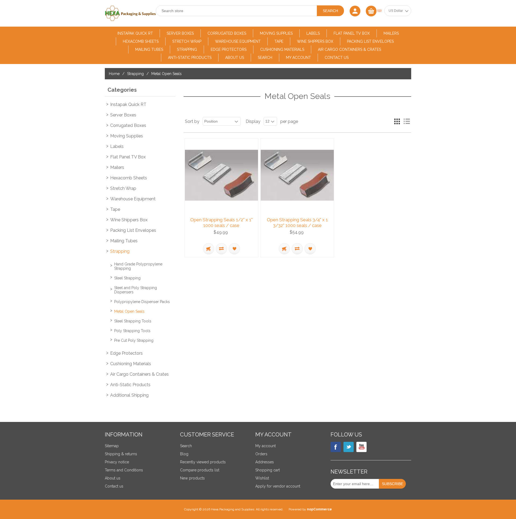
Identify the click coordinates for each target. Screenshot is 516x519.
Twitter (348, 447)
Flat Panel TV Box (352, 33)
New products (192, 478)
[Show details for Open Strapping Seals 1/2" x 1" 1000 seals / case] (221, 175)
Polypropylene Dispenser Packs (142, 302)
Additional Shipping (129, 395)
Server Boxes (180, 33)
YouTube (361, 447)
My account (298, 57)
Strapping (187, 49)
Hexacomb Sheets (141, 41)
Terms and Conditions (124, 470)
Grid (397, 121)
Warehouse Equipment (238, 41)
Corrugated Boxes (226, 33)
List (406, 121)
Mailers (391, 33)
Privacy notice (117, 462)
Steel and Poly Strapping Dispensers (135, 290)
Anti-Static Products (190, 57)
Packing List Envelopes (370, 41)
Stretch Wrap (186, 41)
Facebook (336, 447)
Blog (184, 454)
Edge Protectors (228, 49)
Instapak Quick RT (135, 33)
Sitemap (112, 446)
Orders (261, 454)
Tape (278, 41)
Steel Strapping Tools (132, 321)
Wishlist (262, 478)
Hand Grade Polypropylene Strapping (138, 266)
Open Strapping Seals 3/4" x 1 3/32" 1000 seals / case (297, 222)
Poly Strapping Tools (132, 331)
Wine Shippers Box (315, 41)
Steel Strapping (127, 278)
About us (234, 57)
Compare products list (199, 470)
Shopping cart (267, 470)
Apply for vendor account (277, 486)
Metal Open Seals (129, 311)
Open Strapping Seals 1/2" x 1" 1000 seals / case (221, 222)
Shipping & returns (121, 454)
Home (114, 74)
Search (265, 57)
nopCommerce (319, 509)
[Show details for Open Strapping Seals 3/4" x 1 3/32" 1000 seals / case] (297, 175)
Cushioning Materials (282, 49)
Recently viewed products (203, 462)
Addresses (264, 462)
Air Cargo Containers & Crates (349, 49)
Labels (313, 33)
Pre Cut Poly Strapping (133, 340)
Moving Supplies (276, 33)
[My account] (355, 10)
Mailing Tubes (149, 49)
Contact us (337, 57)
